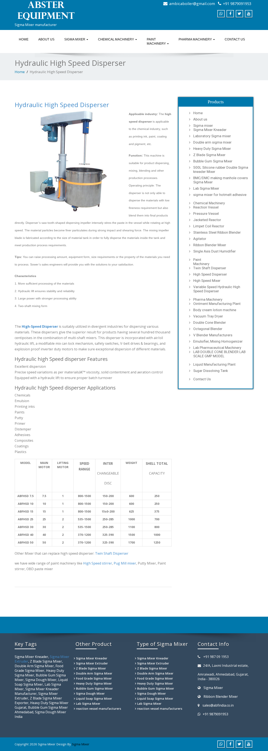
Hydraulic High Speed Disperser (62, 104)
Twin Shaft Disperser (111, 553)
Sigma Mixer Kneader (210, 130)
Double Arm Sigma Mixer (94, 673)
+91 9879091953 (237, 3)
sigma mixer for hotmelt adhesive (219, 195)
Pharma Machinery (196, 39)
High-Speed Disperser (40, 326)
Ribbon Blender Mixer (209, 245)
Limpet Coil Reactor (208, 226)
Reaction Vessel (206, 207)
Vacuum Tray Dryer (208, 316)
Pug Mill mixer (125, 563)
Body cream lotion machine (214, 310)
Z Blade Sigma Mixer (209, 155)
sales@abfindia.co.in (218, 705)
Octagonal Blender (207, 329)
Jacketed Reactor (207, 220)
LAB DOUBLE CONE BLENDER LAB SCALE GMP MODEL (219, 354)
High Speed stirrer (97, 563)
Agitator (199, 239)
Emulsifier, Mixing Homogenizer (218, 341)
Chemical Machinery (116, 39)
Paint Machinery (157, 41)
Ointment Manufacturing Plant (217, 304)
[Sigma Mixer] (73, 10)
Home (23, 39)
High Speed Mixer (206, 280)
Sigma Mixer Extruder (92, 663)
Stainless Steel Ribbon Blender (217, 232)
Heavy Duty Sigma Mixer (212, 148)
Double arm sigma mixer (212, 142)
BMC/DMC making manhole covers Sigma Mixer (220, 180)
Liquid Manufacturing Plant (214, 364)
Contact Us (235, 39)
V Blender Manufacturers (212, 335)
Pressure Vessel (206, 213)
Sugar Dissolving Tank (210, 371)
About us (46, 39)
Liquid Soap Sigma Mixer (94, 699)
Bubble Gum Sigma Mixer (212, 161)
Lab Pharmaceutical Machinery (217, 348)
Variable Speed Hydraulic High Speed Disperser (216, 289)
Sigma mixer (75, 39)
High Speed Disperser (210, 274)
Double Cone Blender (209, 322)
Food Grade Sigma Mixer (94, 678)
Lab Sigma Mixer (206, 188)
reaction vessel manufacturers (98, 709)
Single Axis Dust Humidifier (214, 251)
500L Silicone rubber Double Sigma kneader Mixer (220, 169)
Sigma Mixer (213, 687)
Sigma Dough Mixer (90, 693)
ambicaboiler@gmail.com (192, 3)
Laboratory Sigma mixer (212, 136)
